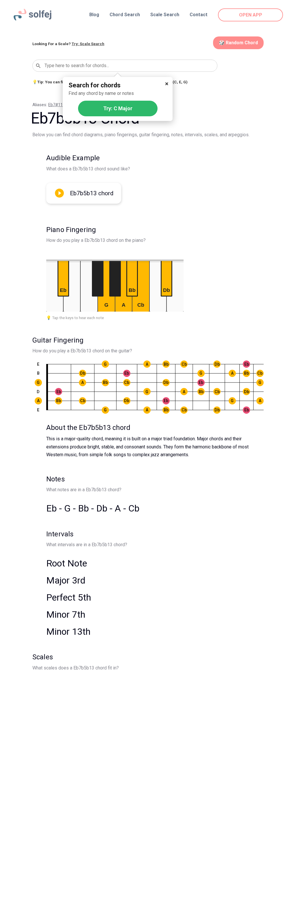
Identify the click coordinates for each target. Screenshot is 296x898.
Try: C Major (117, 108)
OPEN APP (250, 15)
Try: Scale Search (88, 43)
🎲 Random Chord (238, 42)
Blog (94, 14)
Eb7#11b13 (59, 104)
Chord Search (125, 14)
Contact (199, 14)
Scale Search (164, 14)
